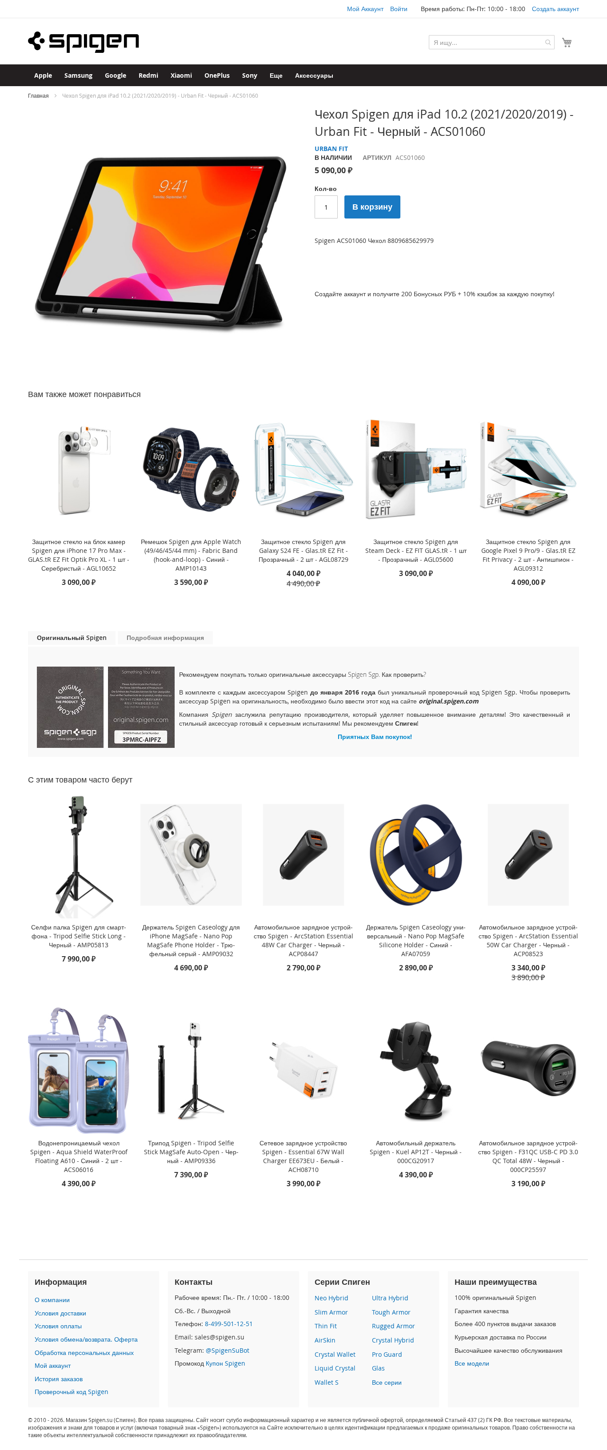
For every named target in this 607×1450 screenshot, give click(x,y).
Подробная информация (165, 637)
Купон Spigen (225, 1363)
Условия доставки (60, 1313)
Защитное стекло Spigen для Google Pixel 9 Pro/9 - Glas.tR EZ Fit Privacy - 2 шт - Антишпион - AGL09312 (528, 554)
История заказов (59, 1379)
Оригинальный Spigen (72, 637)
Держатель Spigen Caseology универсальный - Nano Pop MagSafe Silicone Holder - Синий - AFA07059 (416, 940)
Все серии (387, 1382)
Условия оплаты (58, 1326)
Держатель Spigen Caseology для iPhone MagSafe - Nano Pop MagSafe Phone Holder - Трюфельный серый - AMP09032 (191, 940)
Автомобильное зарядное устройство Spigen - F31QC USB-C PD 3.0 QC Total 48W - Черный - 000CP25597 (528, 1156)
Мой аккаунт (53, 1365)
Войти (398, 8)
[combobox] (492, 42)
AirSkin (325, 1340)
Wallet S (327, 1382)
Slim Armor (331, 1312)
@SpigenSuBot (227, 1350)
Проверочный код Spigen (71, 1391)
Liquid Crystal (335, 1368)
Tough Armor (391, 1312)
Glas (378, 1368)
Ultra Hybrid (390, 1298)
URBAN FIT (331, 148)
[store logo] (83, 42)
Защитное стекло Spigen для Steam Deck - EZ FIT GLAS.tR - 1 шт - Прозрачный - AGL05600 (416, 550)
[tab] (72, 638)
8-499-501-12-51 (229, 1323)
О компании (52, 1299)
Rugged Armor (393, 1326)
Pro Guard (387, 1354)
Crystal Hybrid (393, 1340)
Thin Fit (326, 1326)
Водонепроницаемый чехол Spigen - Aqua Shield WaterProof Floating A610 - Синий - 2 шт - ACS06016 (79, 1156)
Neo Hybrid (331, 1298)
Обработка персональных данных (84, 1352)
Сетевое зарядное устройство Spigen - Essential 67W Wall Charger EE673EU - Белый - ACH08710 (303, 1156)
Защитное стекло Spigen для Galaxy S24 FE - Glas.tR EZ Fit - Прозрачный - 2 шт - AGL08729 (303, 550)
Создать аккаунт (555, 8)
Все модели (472, 1363)
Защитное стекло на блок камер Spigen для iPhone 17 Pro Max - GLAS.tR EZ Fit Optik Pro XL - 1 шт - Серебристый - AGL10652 (78, 554)
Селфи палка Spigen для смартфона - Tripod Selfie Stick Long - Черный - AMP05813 (78, 936)
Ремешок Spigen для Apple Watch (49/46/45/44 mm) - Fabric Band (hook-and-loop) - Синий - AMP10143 (191, 554)
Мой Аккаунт (365, 8)
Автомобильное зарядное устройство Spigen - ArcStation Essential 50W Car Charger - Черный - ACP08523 (528, 940)
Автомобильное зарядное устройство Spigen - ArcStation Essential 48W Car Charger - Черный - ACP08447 (303, 940)
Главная (38, 95)
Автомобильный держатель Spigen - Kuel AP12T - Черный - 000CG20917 (416, 1152)
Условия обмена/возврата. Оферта (86, 1339)
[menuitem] (43, 75)
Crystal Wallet (335, 1354)
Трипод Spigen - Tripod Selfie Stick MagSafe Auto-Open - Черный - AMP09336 (191, 1152)
